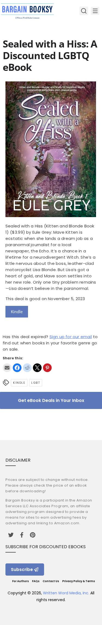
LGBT (35, 382)
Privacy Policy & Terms (78, 581)
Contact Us (51, 581)
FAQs (35, 581)
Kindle (17, 311)
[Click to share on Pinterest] (47, 367)
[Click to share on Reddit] (27, 367)
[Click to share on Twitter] (37, 367)
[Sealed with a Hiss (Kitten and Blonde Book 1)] (50, 215)
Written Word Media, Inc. (66, 593)
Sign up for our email (71, 337)
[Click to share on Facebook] (17, 367)
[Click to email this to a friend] (7, 367)
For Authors (20, 581)
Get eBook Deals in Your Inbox (51, 400)
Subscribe (22, 569)
